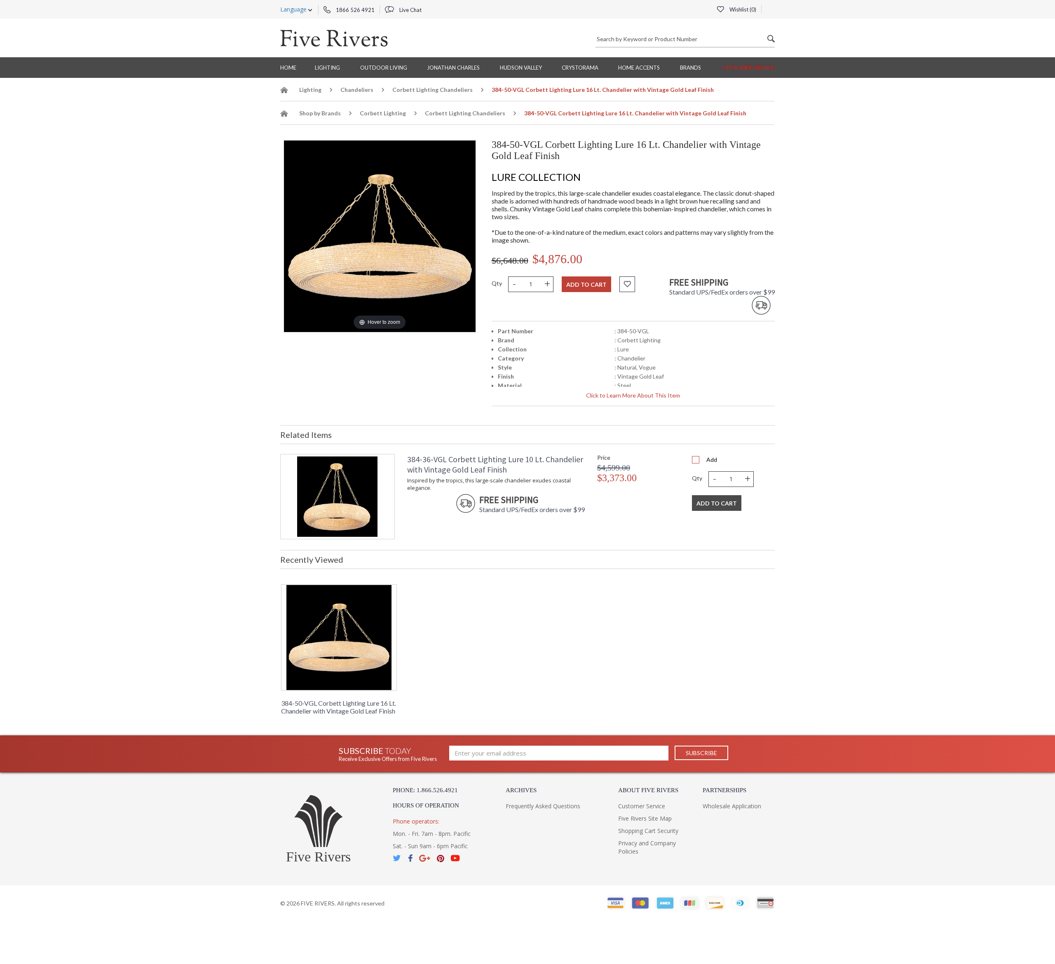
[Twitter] (397, 858)
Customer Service (748, 67)
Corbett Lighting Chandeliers (432, 89)
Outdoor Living (383, 67)
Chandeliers (356, 89)
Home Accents (639, 67)
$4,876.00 (557, 259)
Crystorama (580, 67)
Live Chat (410, 10)
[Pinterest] (440, 858)
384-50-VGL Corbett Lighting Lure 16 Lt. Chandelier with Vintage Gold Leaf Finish (338, 707)
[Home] (284, 91)
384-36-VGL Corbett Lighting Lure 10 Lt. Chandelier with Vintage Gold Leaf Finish (495, 464)
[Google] (425, 858)
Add (711, 459)
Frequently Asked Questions (543, 806)
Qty (497, 283)
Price (603, 457)
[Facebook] (410, 858)
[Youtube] (455, 858)
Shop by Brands (320, 113)
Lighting (327, 67)
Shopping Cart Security (648, 831)
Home (288, 67)
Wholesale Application (732, 806)
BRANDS (690, 67)
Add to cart (586, 284)
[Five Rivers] (334, 38)
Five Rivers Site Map (645, 818)
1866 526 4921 (355, 10)
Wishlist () (742, 9)
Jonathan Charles (453, 67)
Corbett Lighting (383, 113)
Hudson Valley (521, 67)
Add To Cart (716, 503)
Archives (521, 790)
